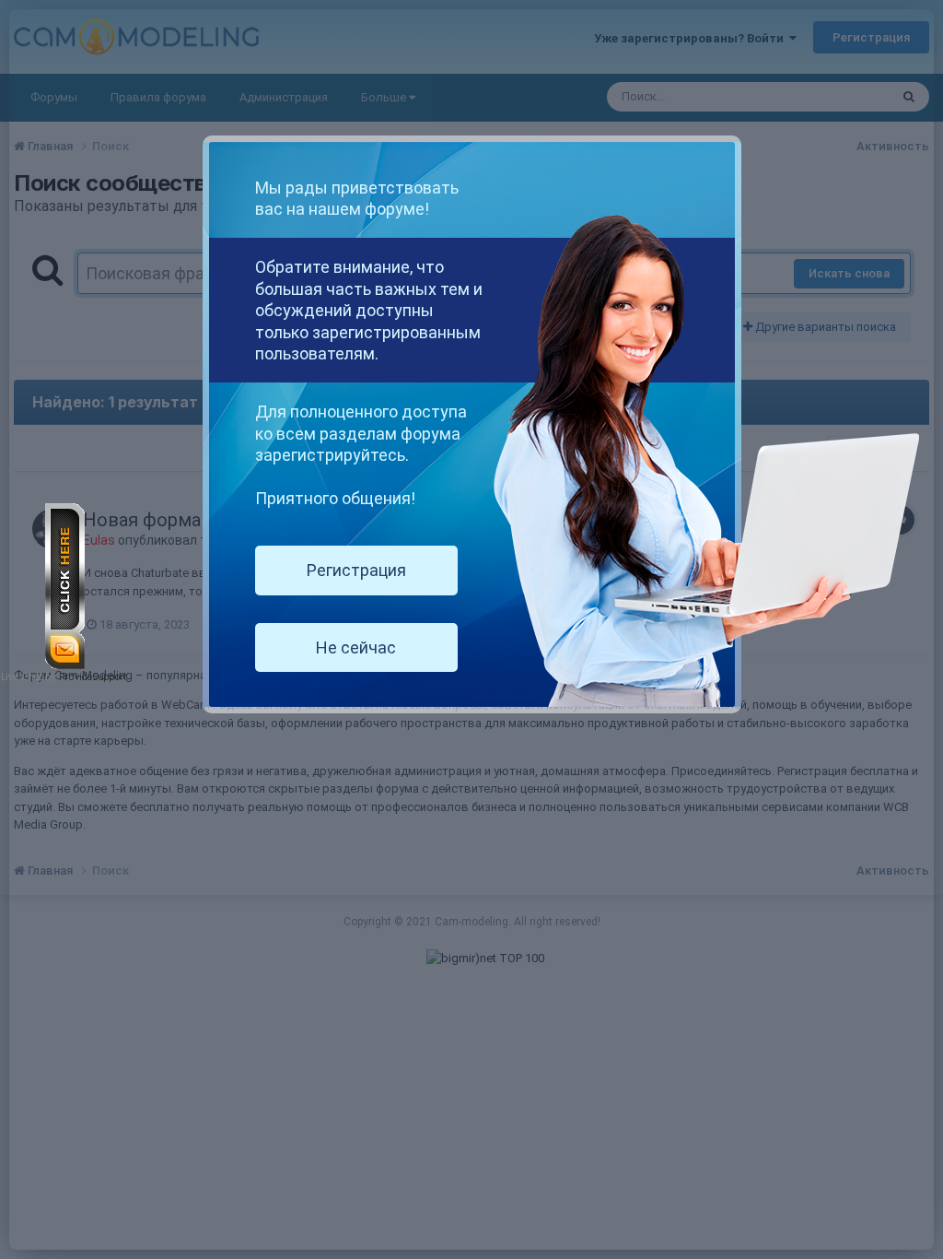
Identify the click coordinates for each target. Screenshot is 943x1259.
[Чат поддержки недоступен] (65, 586)
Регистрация (356, 570)
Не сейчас (356, 647)
